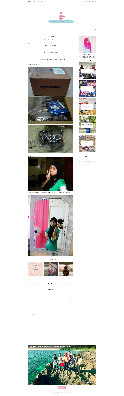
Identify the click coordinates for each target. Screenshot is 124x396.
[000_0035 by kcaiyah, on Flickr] (50, 191)
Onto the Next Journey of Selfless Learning (66, 279)
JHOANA (33, 310)
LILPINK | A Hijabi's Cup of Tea (63, 392)
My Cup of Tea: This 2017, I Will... (50, 279)
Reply (71, 298)
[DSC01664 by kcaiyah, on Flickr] (50, 124)
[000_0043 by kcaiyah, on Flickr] (50, 255)
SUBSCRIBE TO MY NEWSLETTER (36, 1)
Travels (70, 29)
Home (29, 29)
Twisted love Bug (36, 292)
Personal (63, 29)
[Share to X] (51, 283)
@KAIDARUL (62, 387)
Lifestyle (55, 29)
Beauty (41, 29)
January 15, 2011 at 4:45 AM (48, 292)
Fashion (48, 29)
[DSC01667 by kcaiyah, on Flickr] (50, 152)
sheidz (33, 301)
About (34, 29)
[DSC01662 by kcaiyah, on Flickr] (50, 96)
